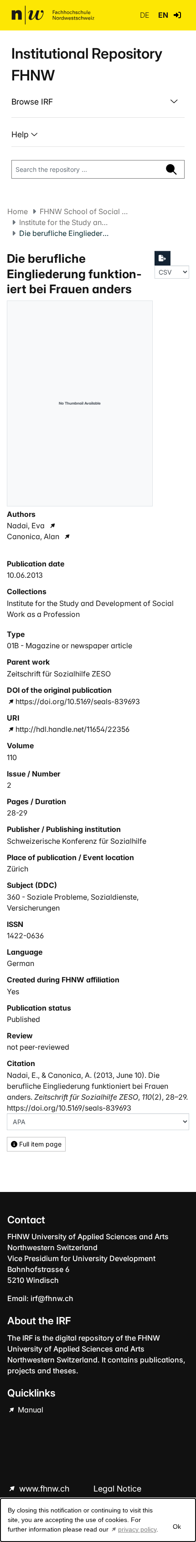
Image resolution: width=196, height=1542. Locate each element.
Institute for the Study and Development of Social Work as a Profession (64, 222)
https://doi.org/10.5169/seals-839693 (77, 701)
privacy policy (137, 1529)
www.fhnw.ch (44, 1488)
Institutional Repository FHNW (86, 64)
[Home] (52, 15)
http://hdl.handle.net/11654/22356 (72, 729)
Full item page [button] (39, 1144)
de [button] (145, 15)
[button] (177, 15)
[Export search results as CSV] (163, 258)
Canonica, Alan (33, 536)
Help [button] (21, 134)
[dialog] (98, 1520)
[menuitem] (98, 101)
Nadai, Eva (26, 525)
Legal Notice (117, 1488)
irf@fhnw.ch (52, 1298)
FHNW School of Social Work (85, 211)
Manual (29, 1409)
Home (17, 211)
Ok (177, 1526)
